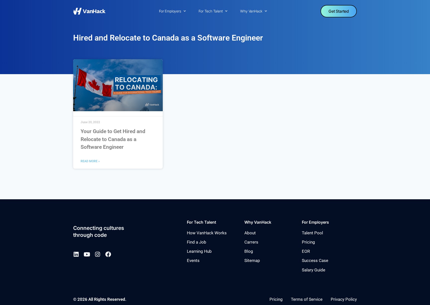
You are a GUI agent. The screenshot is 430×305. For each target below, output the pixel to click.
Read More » (90, 161)
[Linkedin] (76, 254)
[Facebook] (108, 254)
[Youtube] (87, 254)
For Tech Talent (210, 11)
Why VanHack (251, 11)
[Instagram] (97, 254)
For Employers (170, 11)
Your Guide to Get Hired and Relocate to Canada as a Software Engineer (113, 139)
